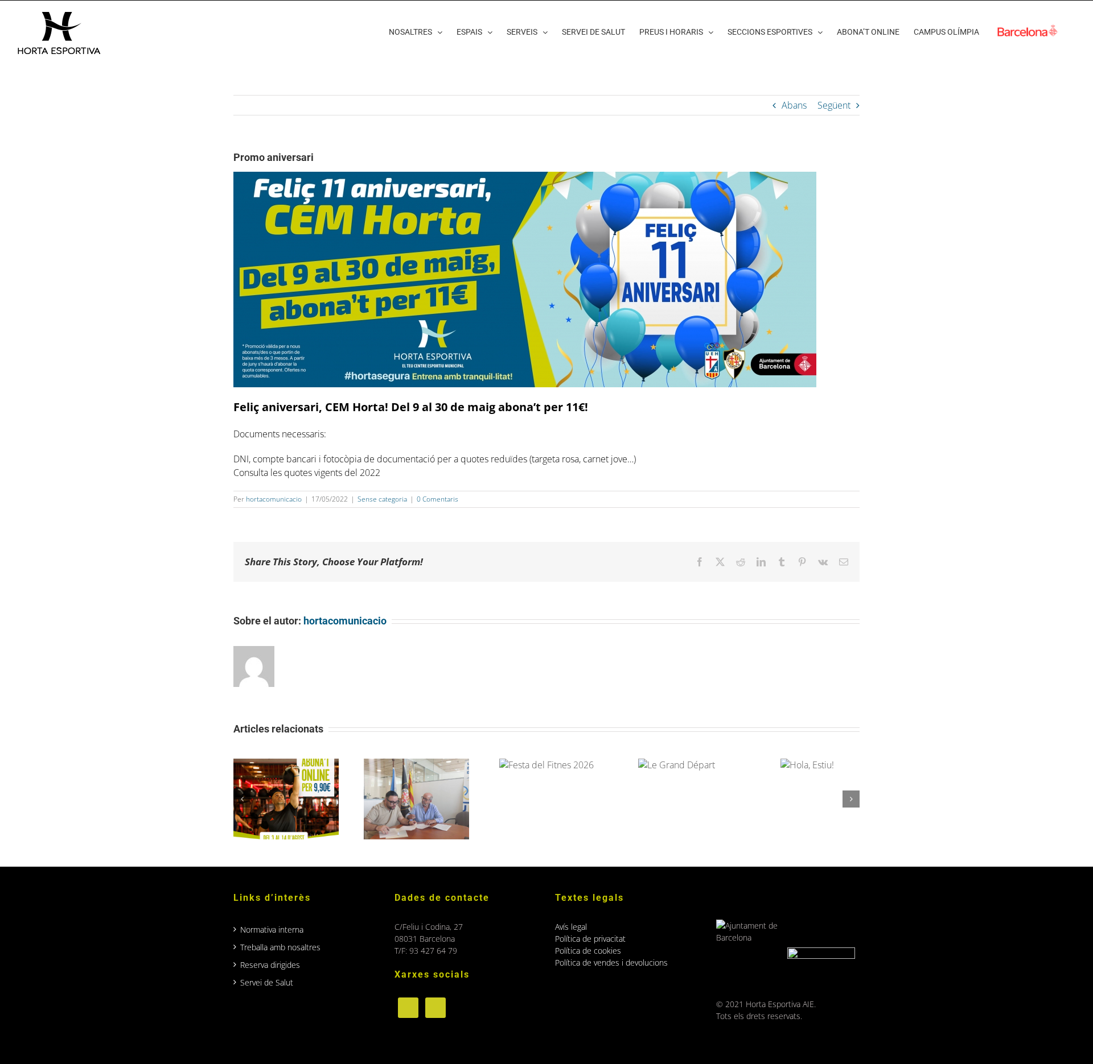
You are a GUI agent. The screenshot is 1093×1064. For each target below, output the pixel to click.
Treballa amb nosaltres (280, 947)
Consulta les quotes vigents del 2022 (306, 472)
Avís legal (571, 926)
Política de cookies (588, 950)
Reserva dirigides (270, 964)
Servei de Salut (266, 982)
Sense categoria (382, 499)
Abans (794, 105)
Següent (833, 105)
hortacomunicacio (274, 499)
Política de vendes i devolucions (611, 962)
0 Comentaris (437, 499)
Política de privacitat (590, 938)
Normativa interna (271, 929)
